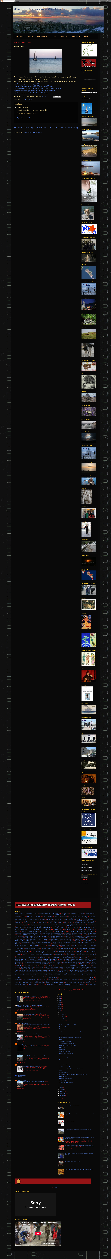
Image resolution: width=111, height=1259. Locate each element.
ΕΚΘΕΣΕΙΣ (68, 929)
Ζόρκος (21, 936)
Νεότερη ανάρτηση (23, 127)
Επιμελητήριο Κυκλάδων (77, 933)
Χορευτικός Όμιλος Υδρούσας (20, 984)
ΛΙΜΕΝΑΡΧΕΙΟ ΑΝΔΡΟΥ (48, 947)
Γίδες (66, 924)
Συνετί (48, 976)
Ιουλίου (62, 1023)
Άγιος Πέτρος (48, 915)
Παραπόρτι (32, 959)
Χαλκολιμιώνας (81, 982)
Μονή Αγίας (45, 950)
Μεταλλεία (57, 948)
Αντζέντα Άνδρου (42, 36)
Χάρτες (92, 982)
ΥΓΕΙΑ (24, 979)
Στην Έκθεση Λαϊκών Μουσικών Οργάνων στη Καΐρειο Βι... (73, 1074)
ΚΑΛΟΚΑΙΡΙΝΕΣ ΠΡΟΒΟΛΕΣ (23, 940)
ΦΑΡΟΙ (81, 979)
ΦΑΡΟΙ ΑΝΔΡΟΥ (88, 979)
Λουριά (68, 947)
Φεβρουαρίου (63, 1093)
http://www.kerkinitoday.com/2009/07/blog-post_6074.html (33, 86)
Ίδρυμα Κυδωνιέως (92, 937)
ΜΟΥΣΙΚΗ (79, 951)
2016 (59, 996)
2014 (59, 1000)
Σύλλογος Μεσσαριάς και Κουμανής (78, 970)
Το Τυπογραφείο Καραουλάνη (66, 1043)
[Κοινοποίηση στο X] (57, 97)
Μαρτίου (62, 1091)
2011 (59, 1006)
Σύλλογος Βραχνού (21, 1075)
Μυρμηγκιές (68, 953)
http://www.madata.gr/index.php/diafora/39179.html (31, 93)
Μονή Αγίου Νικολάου (36, 950)
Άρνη (34, 921)
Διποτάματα (70, 927)
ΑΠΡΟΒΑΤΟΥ (20, 921)
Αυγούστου (62, 1021)
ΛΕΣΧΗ (74, 945)
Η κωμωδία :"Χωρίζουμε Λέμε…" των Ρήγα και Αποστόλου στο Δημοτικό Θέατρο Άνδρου (79, 1137)
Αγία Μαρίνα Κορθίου (43, 913)
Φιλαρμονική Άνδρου (88, 981)
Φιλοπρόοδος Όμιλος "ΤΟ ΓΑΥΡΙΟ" (23, 982)
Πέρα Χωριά (87, 959)
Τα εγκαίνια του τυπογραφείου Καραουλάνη (70, 1031)
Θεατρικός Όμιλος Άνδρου (57, 936)
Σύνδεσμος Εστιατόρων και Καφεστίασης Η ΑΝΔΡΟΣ (74, 974)
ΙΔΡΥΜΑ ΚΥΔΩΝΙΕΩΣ (82, 937)
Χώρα (30, 99)
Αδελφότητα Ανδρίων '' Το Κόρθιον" (79, 915)
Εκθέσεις (76, 929)
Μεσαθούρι (44, 948)
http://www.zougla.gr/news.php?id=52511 (27, 84)
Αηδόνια (23, 916)
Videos (86, 36)
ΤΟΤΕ (91, 978)
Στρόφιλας (66, 965)
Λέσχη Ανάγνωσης (83, 945)
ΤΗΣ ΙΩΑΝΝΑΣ (63, 978)
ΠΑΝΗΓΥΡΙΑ (42, 957)
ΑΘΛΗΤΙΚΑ (30, 916)
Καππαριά (42, 940)
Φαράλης (77, 979)
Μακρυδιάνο (27, 948)
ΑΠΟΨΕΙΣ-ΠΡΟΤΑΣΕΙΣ (89, 919)
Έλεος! (60, 1039)
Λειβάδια (54, 945)
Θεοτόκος (88, 936)
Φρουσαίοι (41, 982)
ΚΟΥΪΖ (33, 943)
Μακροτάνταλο (19, 948)
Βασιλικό (45, 922)
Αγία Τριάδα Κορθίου (54, 913)
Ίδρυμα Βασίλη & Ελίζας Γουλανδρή (53, 937)
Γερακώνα (40, 924)
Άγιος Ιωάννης (18, 915)
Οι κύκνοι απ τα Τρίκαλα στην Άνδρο (68, 1024)
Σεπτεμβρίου (63, 1019)
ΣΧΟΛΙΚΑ (55, 976)
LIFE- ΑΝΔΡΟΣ (68, 986)
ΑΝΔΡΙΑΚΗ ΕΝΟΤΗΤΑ (29, 918)
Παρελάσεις (40, 959)
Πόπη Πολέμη (87, 962)
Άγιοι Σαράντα (74, 913)
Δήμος (79, 926)
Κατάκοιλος (78, 940)
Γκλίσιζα (89, 924)
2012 (59, 1004)
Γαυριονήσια (33, 924)
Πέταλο (47, 960)
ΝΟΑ (94, 954)
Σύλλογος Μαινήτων (64, 970)
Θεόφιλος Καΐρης (23, 937)
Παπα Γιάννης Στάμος (90, 957)
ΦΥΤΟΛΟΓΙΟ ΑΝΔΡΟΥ (57, 982)
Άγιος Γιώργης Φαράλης (90, 913)
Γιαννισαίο (60, 924)
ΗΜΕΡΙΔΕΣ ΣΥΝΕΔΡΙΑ (41, 936)
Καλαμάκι (77, 939)
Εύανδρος (61, 1059)
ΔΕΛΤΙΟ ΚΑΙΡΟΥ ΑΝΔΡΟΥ (29, 926)
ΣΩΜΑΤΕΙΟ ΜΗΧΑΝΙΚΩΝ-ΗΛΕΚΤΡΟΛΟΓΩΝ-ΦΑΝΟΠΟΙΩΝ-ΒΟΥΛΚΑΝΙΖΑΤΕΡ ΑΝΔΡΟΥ (76, 976)
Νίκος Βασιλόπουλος (59, 954)
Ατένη (92, 921)
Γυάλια (94, 924)
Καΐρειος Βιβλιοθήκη (43, 939)
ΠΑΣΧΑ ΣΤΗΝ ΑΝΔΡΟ (50, 959)
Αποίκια (77, 919)
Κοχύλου (48, 943)
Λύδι (72, 947)
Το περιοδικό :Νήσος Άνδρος (66, 1082)
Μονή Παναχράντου (80, 950)
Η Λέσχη (30, 36)
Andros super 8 (89, 984)
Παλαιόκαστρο (78, 956)
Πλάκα (86, 960)
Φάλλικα (51, 979)
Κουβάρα (28, 943)
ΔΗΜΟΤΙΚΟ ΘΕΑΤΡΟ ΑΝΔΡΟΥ (88, 926)
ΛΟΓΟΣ (58, 947)
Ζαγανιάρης (77, 934)
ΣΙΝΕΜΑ (19, 965)
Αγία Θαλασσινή (28, 913)
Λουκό (64, 947)
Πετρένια (52, 960)
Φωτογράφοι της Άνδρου (70, 982)
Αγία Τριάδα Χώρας (65, 913)
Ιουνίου (61, 1085)
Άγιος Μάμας (33, 915)
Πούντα (93, 962)
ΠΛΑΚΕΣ (91, 960)
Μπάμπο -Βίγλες (30, 953)
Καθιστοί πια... (62, 1047)
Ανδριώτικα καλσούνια (63, 918)
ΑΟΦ (66, 919)
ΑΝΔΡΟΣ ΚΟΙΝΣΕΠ (89, 918)
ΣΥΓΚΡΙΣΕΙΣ (72, 965)
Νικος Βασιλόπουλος (48, 954)
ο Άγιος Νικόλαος (32, 956)
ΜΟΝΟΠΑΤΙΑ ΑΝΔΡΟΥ (22, 951)
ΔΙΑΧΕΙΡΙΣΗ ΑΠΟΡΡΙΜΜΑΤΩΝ (42, 927)
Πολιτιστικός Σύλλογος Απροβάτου (54, 962)
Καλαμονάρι (83, 939)
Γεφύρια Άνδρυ (46, 924)
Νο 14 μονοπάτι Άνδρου (80, 954)
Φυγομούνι (48, 982)
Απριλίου (62, 1089)
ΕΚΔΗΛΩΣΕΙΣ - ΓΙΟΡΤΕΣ (41, 929)
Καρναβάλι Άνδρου (53, 940)
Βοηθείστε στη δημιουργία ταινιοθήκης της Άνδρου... (71, 1068)
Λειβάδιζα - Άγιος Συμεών (65, 945)
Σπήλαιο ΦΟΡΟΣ (27, 965)
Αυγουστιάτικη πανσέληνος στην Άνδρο (32, 996)
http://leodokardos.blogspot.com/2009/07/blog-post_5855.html (34, 90)
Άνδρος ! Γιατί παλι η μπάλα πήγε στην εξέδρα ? (34, 1055)
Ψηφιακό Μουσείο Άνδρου (52, 984)
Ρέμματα (59, 963)
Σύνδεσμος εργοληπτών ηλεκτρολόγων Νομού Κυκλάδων (49, 974)
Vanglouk (83, 986)
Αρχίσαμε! (61, 1055)
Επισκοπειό (93, 933)
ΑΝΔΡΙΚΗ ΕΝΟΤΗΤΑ (53, 918)
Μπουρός (50, 953)
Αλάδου (55, 916)
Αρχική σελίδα (19, 36)
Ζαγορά (84, 934)
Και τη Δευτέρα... (63, 1076)
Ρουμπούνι (65, 963)
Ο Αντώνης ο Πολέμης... (64, 1051)
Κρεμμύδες (63, 943)
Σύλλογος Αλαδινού (39, 967)
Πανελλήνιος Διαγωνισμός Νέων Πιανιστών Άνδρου (26, 957)
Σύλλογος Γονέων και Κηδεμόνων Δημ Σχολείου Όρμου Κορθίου (72, 967)
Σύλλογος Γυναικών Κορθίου (27, 968)
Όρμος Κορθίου (70, 956)
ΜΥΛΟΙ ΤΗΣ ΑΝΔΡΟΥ (59, 953)
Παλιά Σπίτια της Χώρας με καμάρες (31, 1066)
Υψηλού (45, 979)
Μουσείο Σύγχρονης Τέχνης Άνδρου (65, 951)
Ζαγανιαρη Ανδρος (21, 1044)
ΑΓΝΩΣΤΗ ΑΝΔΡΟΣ (59, 915)
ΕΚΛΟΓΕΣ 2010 (91, 929)
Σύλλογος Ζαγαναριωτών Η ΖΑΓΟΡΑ (43, 968)
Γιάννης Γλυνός (54, 924)
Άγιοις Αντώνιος (81, 913)
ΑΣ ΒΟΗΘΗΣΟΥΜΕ (82, 921)
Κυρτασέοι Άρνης (23, 945)
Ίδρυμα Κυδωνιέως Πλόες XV (66, 1053)
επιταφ (18, 934)
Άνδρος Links (64, 36)
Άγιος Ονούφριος (40, 915)
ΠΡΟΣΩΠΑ (18, 963)
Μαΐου (61, 1087)
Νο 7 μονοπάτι (89, 954)
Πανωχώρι (82, 957)
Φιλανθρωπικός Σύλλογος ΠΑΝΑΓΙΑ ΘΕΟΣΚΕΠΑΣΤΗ (54, 981)
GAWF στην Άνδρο (29, 986)
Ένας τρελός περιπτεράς (65, 1066)
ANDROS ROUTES (69, 984)
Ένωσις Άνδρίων (18, 933)
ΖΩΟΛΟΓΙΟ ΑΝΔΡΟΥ (29, 936)
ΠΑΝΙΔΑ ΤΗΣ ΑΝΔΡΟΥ (66, 957)
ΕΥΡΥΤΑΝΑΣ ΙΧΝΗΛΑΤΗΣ (23, 1023)
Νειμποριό (17, 954)
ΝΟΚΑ (19, 956)
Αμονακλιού (92, 916)
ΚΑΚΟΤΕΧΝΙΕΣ (54, 939)
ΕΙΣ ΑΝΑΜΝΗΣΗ (25, 929)
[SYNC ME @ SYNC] (87, 870)
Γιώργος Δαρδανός (73, 924)
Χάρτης (54, 36)
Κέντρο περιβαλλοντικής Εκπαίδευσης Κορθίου (41, 942)
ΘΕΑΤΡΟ (68, 936)
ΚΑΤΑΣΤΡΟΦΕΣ (88, 940)
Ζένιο (17, 936)
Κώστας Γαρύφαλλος (64, 1035)
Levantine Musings (21, 1080)
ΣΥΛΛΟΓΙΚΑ (83, 965)
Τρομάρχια (18, 979)
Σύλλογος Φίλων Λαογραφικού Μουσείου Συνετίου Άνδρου (82, 973)
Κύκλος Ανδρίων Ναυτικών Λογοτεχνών (76, 943)
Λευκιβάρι (39, 947)
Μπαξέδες (37, 953)
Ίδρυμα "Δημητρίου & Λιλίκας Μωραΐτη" (36, 937)
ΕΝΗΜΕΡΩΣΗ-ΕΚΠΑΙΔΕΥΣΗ (80, 931)
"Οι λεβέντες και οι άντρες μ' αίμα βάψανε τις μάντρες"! (36, 1024)
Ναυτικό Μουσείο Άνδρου (77, 953)
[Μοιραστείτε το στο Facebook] (58, 97)
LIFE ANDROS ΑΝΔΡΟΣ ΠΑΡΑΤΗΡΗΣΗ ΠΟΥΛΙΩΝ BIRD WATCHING (49, 986)
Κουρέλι (43, 943)
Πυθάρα (25, 963)
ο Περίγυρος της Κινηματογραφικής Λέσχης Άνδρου (37, 8)
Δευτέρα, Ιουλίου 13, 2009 (26, 113)
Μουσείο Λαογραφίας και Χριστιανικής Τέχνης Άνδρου (43, 951)
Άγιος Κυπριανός (26, 915)
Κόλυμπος (92, 942)
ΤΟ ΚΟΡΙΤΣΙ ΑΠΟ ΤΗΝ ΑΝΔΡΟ (75, 978)
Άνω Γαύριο (50, 919)
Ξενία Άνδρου (25, 956)
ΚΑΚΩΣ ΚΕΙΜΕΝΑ (66, 939)
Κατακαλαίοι (70, 940)
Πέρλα (42, 960)
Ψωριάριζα (61, 984)
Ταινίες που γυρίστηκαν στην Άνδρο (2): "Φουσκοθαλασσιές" (79, 1145)
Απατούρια (71, 919)
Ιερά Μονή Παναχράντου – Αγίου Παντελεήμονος (29, 1005)
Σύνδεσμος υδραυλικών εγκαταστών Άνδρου (36, 976)
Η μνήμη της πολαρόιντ (65, 1029)
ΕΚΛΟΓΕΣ (82, 929)
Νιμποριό (67, 954)
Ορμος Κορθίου (60, 956)
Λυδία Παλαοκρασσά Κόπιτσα (81, 947)
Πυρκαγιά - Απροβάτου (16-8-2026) (31, 1035)
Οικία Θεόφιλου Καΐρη (41, 956)
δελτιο (18, 926)
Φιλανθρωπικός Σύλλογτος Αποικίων (74, 981)
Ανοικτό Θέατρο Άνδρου (20, 919)
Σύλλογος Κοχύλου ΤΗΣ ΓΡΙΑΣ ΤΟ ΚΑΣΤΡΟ (39, 970)
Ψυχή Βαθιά (62, 1049)
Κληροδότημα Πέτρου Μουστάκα (63, 942)
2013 (59, 1002)
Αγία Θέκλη (35, 913)
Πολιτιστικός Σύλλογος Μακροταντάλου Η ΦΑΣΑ (72, 962)
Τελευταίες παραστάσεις (65, 1041)
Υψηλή (40, 979)
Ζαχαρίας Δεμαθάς (92, 934)
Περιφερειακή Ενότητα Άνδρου (31, 960)
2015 (59, 998)
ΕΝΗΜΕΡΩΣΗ (59, 931)
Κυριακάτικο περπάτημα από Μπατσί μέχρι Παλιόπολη (78, 1129)
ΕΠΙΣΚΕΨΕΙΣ (86, 933)
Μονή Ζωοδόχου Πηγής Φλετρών (66, 950)
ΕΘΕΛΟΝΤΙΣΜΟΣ (85, 927)
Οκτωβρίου (62, 1016)
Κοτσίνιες (23, 943)
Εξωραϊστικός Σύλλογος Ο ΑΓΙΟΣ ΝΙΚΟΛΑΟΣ (32, 933)
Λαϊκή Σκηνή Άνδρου (33, 945)
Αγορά (69, 915)
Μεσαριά (50, 948)
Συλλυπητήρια (20, 1076)
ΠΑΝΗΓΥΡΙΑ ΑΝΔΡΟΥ (54, 957)
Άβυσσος (17, 913)
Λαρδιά (48, 945)
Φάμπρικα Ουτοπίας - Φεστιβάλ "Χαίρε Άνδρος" (64, 979)
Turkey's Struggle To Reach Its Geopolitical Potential (33, 1081)
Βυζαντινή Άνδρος (18, 924)
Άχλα (34, 922)
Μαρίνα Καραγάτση (35, 948)
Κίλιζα (54, 942)
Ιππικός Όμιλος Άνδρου (31, 939)
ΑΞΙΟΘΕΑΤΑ (58, 919)
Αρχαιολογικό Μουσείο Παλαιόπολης (45, 921)
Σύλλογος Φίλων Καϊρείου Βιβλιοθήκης (58, 973)
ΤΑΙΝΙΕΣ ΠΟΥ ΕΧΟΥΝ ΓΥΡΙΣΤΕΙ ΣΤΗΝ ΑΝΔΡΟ (37, 978)
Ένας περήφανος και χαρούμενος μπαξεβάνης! (70, 1037)
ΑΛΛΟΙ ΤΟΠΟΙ (76, 916)
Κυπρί (16, 945)
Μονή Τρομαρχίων (91, 950)
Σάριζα (73, 963)
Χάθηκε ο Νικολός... (69, 1121)
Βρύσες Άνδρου (91, 922)
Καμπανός (37, 940)
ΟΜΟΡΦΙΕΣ (50, 956)
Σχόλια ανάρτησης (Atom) (32, 132)
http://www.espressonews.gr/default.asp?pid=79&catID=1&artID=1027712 (38, 88)
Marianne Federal (77, 986)
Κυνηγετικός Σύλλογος (90, 943)
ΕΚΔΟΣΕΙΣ (58, 929)
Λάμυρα (42, 945)
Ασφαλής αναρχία (63, 1064)
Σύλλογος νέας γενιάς (49, 971)
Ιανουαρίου (62, 1095)
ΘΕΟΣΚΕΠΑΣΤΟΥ (79, 936)
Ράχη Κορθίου (53, 963)
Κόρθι (17, 943)
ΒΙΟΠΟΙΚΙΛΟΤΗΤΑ (52, 922)
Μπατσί (44, 953)
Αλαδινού (50, 916)
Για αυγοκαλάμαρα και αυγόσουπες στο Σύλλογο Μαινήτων (79, 1169)
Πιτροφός (80, 960)
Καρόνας (63, 940)
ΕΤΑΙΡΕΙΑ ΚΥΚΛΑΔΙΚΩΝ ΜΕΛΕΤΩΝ (65, 934)
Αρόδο (60, 1070)
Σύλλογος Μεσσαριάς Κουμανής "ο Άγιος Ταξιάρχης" (32, 971)
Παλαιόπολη (85, 956)
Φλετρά (36, 982)
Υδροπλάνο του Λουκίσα (32, 979)
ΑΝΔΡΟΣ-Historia (21, 1065)
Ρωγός (70, 963)
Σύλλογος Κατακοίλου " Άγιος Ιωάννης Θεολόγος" (73, 968)
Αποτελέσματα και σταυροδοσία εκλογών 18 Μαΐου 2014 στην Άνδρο (79, 1113)
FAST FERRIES (22, 986)
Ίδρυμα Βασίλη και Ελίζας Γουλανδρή (69, 937)
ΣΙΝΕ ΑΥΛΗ (93, 963)
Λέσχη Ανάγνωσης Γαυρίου (25, 947)
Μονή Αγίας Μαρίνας (53, 950)
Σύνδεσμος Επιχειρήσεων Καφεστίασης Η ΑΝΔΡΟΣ (25, 974)
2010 (59, 1008)
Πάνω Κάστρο (75, 957)
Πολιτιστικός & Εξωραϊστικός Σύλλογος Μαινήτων (30, 1013)
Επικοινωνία (76, 36)
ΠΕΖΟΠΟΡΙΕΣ (66, 959)
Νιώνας (72, 954)
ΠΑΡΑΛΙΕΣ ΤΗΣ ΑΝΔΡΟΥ (21, 959)
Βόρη (65, 922)
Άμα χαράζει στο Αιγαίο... (29, 1014)
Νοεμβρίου (62, 1014)
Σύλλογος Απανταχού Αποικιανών (51, 967)
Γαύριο (26, 924)
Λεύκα (34, 947)
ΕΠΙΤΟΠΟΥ (24, 934)
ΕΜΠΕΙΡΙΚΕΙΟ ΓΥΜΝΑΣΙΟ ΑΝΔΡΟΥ (29, 931)
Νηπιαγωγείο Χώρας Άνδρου (28, 954)
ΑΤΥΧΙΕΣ (23, 99)
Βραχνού (83, 922)
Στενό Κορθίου (49, 965)
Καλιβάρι (91, 939)
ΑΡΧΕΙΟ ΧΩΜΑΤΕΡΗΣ (70, 921)
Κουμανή (38, 943)
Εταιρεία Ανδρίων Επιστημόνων (50, 934)
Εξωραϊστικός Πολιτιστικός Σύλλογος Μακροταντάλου (52, 933)
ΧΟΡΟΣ (29, 984)
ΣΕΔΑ (81, 963)
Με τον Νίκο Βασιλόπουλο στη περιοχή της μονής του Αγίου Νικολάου (79, 1153)
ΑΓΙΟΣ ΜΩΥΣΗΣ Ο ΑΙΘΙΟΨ (23, 1006)
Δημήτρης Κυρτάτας (43, 926)
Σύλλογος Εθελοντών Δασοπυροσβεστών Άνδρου (29, 1033)
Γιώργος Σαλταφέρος (82, 924)
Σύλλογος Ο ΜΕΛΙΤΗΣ (60, 971)
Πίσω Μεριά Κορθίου (70, 960)
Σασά (77, 963)
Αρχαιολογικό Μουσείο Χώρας (59, 921)
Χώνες (35, 984)
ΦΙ (24, 981)
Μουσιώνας (23, 953)
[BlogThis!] (55, 97)
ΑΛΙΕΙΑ (69, 916)
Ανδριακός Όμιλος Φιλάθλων (41, 918)
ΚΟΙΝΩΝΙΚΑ (85, 942)
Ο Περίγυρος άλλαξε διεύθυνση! (72, 1105)
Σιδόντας (86, 963)
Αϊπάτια (44, 916)
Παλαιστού (92, 956)
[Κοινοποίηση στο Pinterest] (60, 97)
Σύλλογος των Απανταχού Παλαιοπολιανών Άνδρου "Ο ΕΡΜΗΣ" (35, 973)
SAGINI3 (19, 1054)
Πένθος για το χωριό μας (28, 1045)
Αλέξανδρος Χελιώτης (62, 916)
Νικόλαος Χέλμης (38, 954)
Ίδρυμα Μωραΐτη (20, 939)
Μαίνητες (91, 947)
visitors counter (85, 864)
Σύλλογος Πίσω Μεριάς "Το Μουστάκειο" (75, 971)
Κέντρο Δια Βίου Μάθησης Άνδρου (22, 942)
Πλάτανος (24, 962)
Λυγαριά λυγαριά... (64, 1057)
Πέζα (61, 959)
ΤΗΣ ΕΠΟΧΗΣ (53, 978)
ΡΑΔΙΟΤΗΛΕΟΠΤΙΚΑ (44, 963)
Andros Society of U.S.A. (80, 984)
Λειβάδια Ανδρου (21, 995)
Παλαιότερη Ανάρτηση (66, 127)
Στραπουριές (58, 965)
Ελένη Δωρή (17, 931)
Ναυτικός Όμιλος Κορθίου (88, 953)
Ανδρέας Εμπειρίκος (19, 918)
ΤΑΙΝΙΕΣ (18, 978)
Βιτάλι (60, 922)
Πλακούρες (17, 962)
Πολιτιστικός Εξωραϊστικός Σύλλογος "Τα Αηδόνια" (36, 962)
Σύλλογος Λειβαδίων (53, 970)
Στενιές (42, 965)
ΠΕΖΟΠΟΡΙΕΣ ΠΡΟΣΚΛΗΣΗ (77, 959)
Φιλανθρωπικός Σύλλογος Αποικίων (34, 981)
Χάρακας (87, 982)
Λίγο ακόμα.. (62, 1062)
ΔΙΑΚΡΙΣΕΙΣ (28, 927)
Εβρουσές (76, 927)
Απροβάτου (28, 921)
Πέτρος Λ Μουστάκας (59, 960)
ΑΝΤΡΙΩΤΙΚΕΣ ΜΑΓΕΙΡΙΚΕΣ (36, 919)
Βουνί (70, 922)
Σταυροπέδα (35, 965)
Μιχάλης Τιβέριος (27, 950)
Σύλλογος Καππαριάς (56, 968)
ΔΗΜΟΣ (70, 926)
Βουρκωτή (76, 922)
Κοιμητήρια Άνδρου (76, 942)
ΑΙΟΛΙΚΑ (38, 916)
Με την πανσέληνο (63, 1072)
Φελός (21, 981)
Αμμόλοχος (85, 916)
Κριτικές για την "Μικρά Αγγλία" (73, 1161)
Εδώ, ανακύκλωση (63, 1027)
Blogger (57, 1187)
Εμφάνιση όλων (51, 1090)
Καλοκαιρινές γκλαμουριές (65, 1078)
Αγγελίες (21, 913)
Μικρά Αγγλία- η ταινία (67, 948)
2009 (59, 1011)
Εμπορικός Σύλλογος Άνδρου (46, 931)
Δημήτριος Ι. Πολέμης (61, 926)
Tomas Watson (62, 1080)
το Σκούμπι (86, 978)
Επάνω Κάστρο (67, 933)
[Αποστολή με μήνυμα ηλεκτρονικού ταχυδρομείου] (54, 97)
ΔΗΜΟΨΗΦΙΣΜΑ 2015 (20, 927)
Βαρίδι (39, 922)
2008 (59, 1098)
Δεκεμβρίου (63, 1012)
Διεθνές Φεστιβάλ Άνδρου (59, 927)
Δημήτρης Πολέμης (52, 926)
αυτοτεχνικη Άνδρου (27, 922)
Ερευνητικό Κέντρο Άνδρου (35, 934)
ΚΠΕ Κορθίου (56, 943)
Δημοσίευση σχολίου (24, 118)
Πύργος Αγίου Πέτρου (33, 963)
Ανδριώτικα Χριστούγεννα (76, 918)
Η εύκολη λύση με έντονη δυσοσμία (67, 1045)
